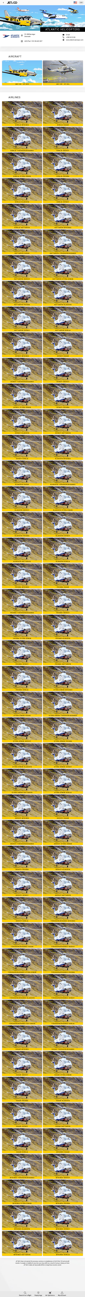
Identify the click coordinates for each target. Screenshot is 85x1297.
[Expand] (75, 2)
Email (68, 35)
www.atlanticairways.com (74, 40)
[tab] (25, 1294)
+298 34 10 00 (70, 37)
